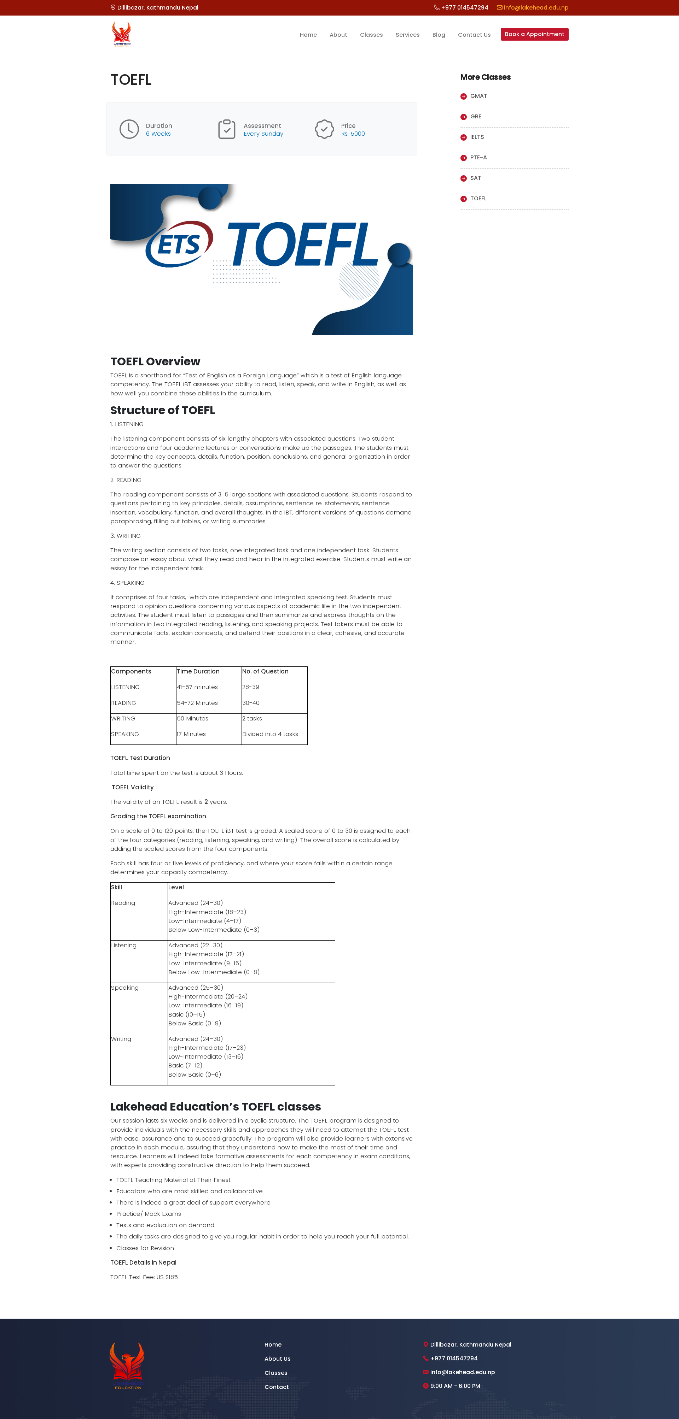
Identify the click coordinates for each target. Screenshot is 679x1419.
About (338, 35)
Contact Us (474, 35)
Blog (439, 35)
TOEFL (478, 198)
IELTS (477, 137)
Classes (371, 35)
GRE (475, 116)
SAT (475, 178)
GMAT (478, 96)
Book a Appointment (534, 34)
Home (308, 35)
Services (408, 35)
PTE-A (478, 157)
